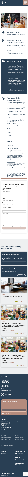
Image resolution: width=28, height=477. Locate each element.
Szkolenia (8, 7)
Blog (2, 449)
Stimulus (3, 7)
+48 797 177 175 (5, 382)
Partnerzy (3, 451)
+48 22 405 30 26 (5, 386)
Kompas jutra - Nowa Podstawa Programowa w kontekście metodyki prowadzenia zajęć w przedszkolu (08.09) (13, 326)
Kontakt (3, 456)
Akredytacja (18, 449)
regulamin (21, 225)
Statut (16, 467)
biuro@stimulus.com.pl (6, 390)
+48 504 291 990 (5, 381)
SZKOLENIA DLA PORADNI (7, 445)
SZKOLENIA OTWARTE (6, 437)
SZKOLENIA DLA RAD (5, 439)
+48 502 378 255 (5, 380)
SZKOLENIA (3, 435)
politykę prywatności (13, 225)
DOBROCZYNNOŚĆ (19, 437)
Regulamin (17, 457)
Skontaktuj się (21, 274)
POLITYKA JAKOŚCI (19, 439)
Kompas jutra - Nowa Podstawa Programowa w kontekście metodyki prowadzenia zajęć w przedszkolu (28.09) (13, 358)
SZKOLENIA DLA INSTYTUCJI (4, 442)
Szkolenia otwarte (16, 7)
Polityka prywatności (20, 451)
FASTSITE (8, 475)
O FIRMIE (17, 435)
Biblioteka (3, 453)
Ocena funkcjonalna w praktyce (12, 296)
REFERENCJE (18, 441)
